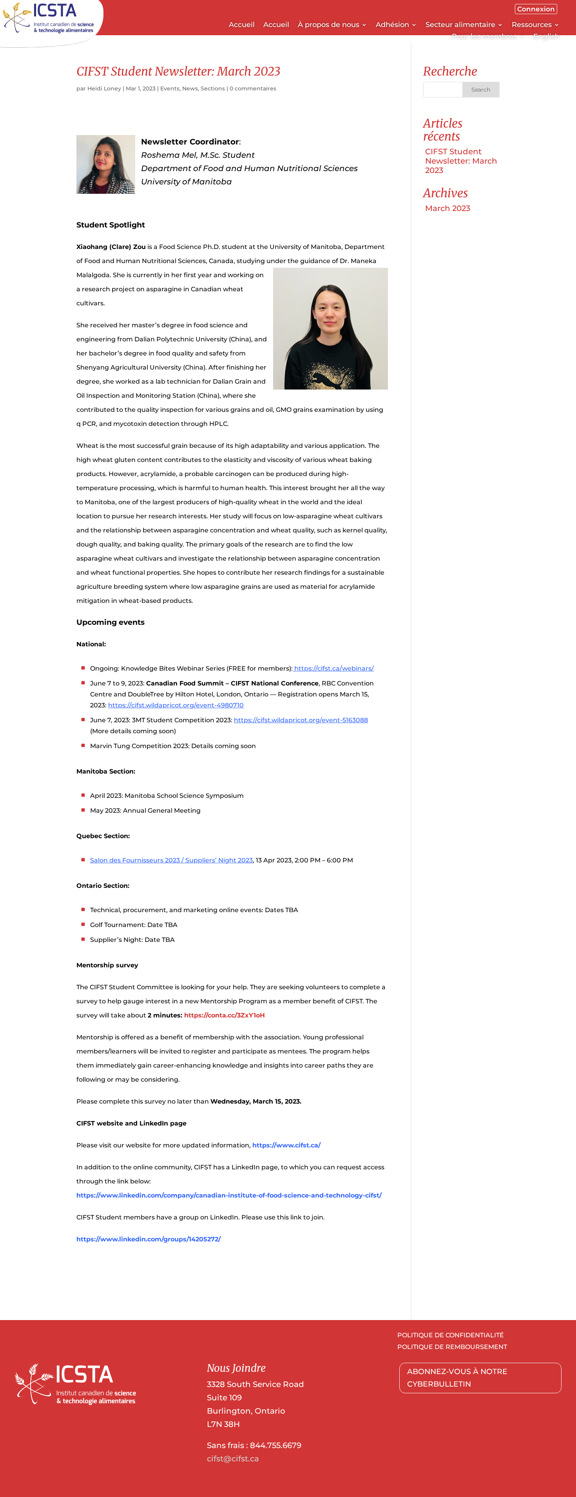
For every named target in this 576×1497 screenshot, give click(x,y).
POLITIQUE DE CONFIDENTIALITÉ (450, 1336)
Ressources (532, 25)
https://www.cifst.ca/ (286, 1145)
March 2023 (447, 208)
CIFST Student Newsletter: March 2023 (461, 161)
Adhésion (392, 25)
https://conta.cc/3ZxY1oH (224, 1015)
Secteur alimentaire (460, 25)
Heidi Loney (104, 88)
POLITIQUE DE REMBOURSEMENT (452, 1347)
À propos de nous (328, 25)
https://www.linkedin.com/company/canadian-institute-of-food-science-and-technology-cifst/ (229, 1195)
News (190, 88)
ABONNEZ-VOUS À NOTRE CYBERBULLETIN (457, 1378)
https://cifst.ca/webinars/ (334, 668)
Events (169, 88)
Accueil (242, 25)
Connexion (536, 9)
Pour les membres (484, 37)
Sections (213, 88)
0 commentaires (253, 88)
